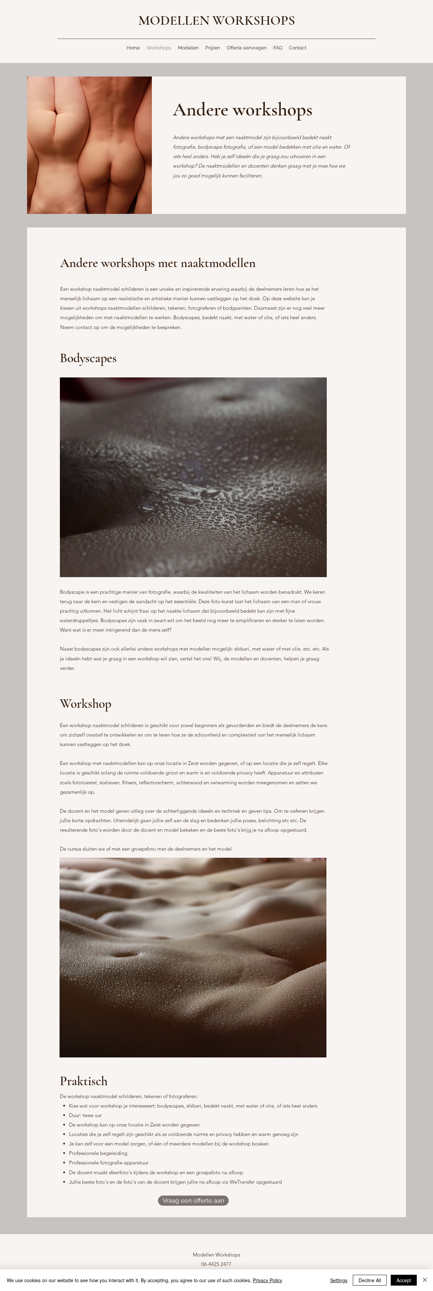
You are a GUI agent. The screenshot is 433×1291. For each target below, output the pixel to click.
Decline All (370, 1280)
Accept (403, 1280)
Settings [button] (338, 1280)
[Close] (425, 1280)
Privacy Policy (267, 1280)
